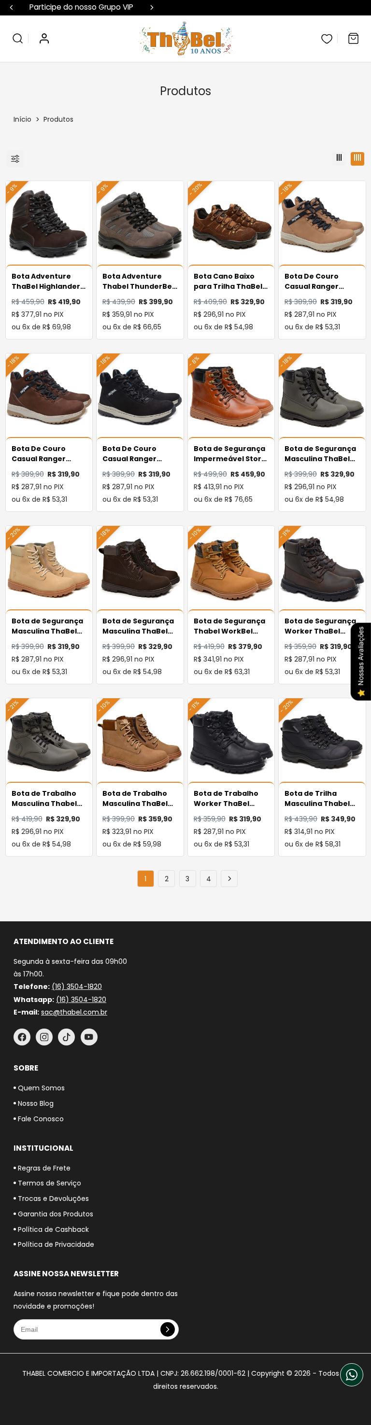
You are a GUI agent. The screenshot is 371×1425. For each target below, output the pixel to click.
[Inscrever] (167, 1329)
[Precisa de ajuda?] (351, 1374)
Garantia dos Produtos (54, 1214)
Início (22, 119)
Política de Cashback (52, 1229)
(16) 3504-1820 (77, 986)
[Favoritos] (327, 38)
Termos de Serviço (48, 1183)
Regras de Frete (43, 1168)
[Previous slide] (11, 7)
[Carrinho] (353, 38)
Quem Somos (40, 1088)
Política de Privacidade (55, 1244)
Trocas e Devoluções (52, 1198)
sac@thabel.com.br (74, 1012)
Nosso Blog (35, 1103)
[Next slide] (152, 7)
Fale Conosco (40, 1119)
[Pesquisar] (18, 38)
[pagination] (229, 878)
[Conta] (44, 38)
